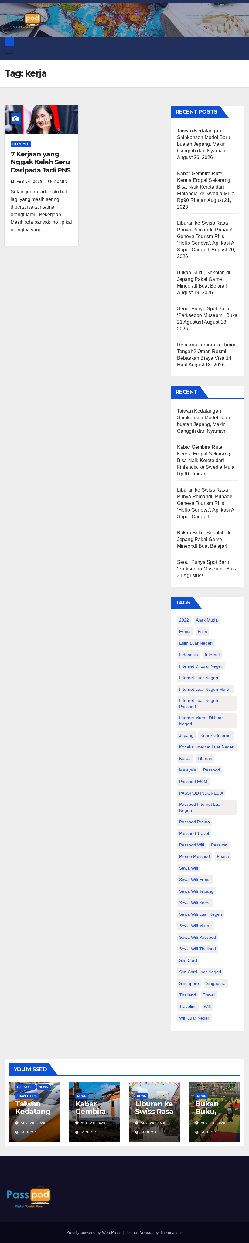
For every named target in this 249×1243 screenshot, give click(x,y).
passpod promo (194, 821)
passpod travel (194, 833)
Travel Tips (27, 1096)
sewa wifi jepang (196, 891)
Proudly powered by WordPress (94, 1232)
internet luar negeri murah (205, 689)
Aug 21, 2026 (93, 1123)
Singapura (216, 983)
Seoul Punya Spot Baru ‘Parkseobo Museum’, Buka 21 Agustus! (207, 315)
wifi (207, 1006)
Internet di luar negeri (201, 666)
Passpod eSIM (193, 781)
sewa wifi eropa (195, 879)
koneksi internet (216, 735)
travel (209, 995)
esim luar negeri (196, 643)
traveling (188, 1006)
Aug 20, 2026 (153, 1123)
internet (212, 654)
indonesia (188, 654)
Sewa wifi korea (195, 902)
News (43, 1086)
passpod (211, 770)
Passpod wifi (191, 845)
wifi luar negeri (194, 1018)
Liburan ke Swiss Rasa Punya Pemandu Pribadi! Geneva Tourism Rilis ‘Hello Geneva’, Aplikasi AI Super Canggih (206, 236)
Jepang (186, 735)
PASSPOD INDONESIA (201, 793)
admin (60, 181)
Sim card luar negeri (200, 971)
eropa (185, 631)
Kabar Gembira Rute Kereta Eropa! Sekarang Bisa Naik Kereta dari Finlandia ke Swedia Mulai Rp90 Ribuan (206, 187)
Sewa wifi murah (195, 925)
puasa (223, 856)
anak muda (207, 620)
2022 (184, 620)
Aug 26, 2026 (33, 1123)
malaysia (187, 770)
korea (185, 758)
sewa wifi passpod (197, 937)
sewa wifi (188, 868)
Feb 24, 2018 (29, 181)
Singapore (189, 983)
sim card (188, 960)
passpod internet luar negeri (200, 807)
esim (202, 631)
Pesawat (219, 845)
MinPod (28, 1132)
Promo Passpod (194, 856)
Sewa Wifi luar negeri (200, 914)
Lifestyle (20, 144)
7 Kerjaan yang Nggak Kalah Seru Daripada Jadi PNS (40, 162)
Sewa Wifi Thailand (197, 948)
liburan (205, 758)
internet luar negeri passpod (198, 703)
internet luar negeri (198, 677)
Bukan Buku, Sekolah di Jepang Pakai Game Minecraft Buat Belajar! (203, 279)
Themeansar (171, 1232)
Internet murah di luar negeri (201, 720)
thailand (187, 995)
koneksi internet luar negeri (206, 746)
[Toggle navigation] (8, 51)
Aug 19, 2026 (213, 1123)
